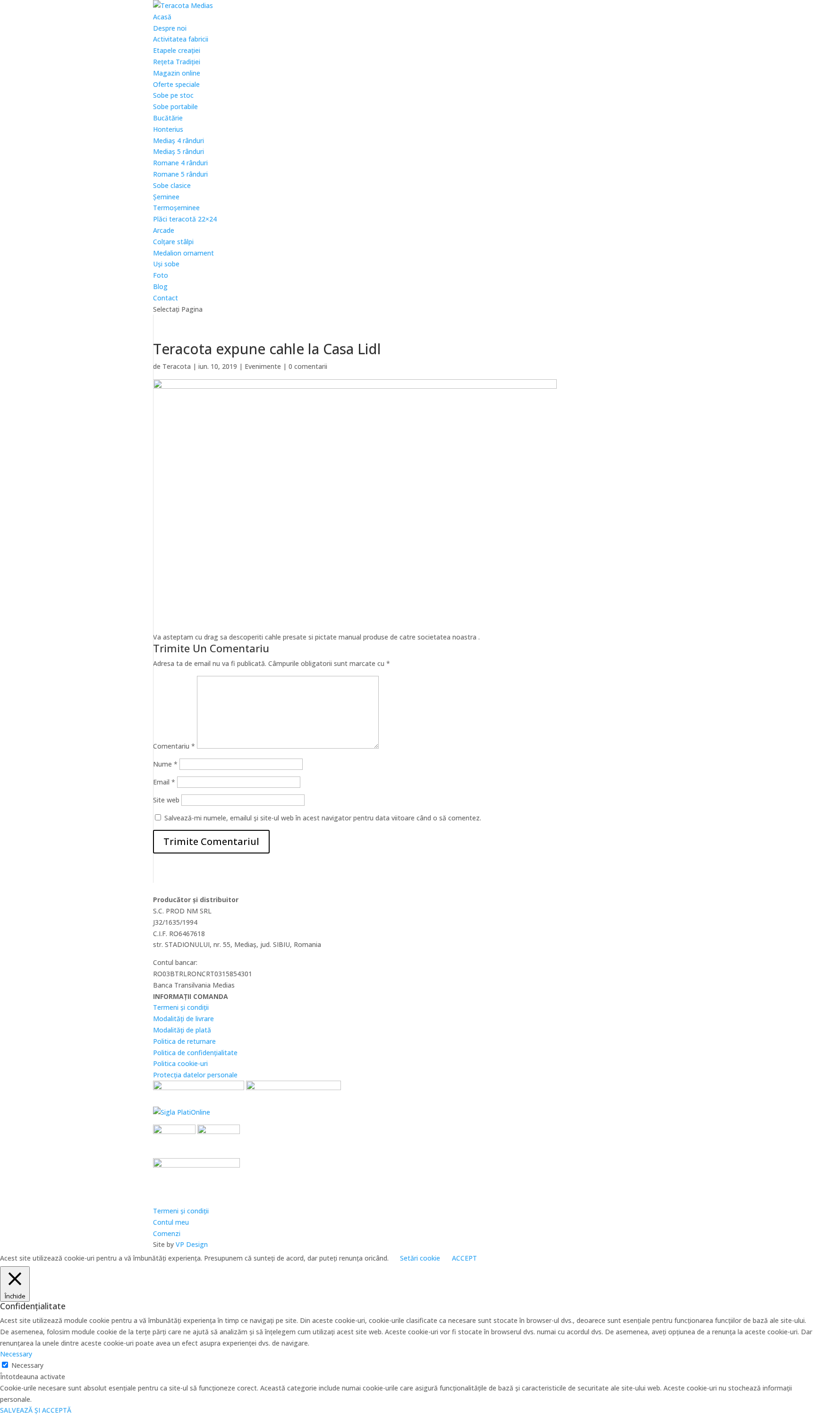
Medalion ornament (183, 252)
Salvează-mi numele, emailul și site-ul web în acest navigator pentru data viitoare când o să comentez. (322, 817)
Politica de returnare (184, 1041)
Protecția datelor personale (195, 1074)
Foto (160, 275)
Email (164, 781)
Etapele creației (176, 50)
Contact (165, 297)
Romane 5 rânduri (180, 174)
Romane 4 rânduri (180, 162)
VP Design (192, 1244)
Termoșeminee (176, 207)
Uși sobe (166, 263)
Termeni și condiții (181, 1007)
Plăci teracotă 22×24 (185, 218)
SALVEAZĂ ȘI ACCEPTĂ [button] (35, 1410)
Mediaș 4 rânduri (178, 140)
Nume (165, 763)
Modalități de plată (182, 1029)
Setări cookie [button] (420, 1258)
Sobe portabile (175, 106)
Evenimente (263, 366)
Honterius (168, 129)
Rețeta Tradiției (176, 61)
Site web (166, 799)
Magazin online (176, 72)
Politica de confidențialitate (195, 1052)
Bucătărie (168, 117)
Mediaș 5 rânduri (178, 151)
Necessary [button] (16, 1353)
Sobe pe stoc (173, 95)
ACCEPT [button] (464, 1258)
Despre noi (170, 28)
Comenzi (166, 1233)
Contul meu (171, 1222)
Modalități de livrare (183, 1018)
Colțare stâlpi (173, 241)
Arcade (163, 230)
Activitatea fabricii (180, 38)
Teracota (176, 366)
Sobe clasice (172, 185)
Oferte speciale (176, 84)
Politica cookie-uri (180, 1063)
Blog (160, 286)
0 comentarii (308, 366)
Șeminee (166, 196)
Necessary (27, 1365)
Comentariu (174, 746)
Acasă (162, 16)
